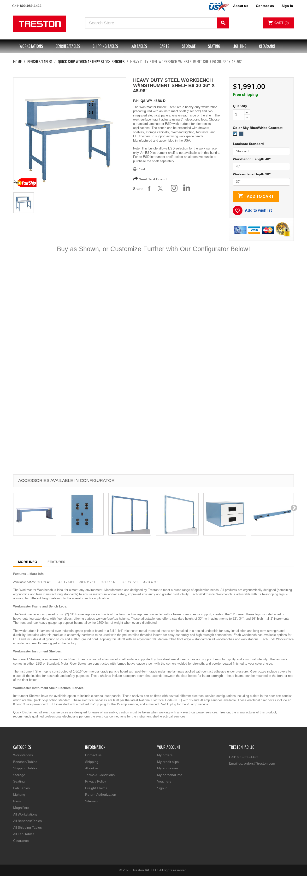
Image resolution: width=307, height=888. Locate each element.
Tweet (161, 188)
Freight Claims (96, 788)
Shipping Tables (105, 46)
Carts (164, 46)
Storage (188, 46)
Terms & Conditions (100, 775)
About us (240, 6)
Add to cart (256, 196)
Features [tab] (56, 562)
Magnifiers (21, 808)
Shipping (91, 762)
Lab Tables (138, 46)
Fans (17, 801)
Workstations (31, 46)
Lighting (240, 46)
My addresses (167, 768)
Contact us (265, 6)
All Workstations (25, 814)
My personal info (169, 775)
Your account (169, 747)
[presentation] (293, 507)
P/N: (136, 101)
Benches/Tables (67, 46)
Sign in (162, 788)
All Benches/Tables (27, 821)
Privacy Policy (95, 781)
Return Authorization (100, 794)
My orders (164, 755)
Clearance (267, 46)
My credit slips (168, 762)
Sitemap (91, 801)
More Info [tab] (27, 562)
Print (140, 169)
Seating (214, 46)
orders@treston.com (259, 763)
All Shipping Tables (27, 827)
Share (149, 188)
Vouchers (164, 781)
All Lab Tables (23, 834)
